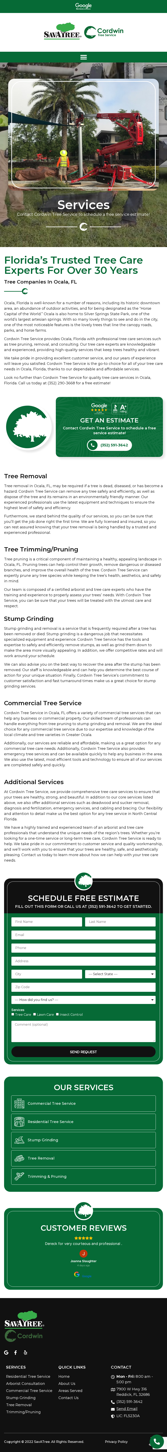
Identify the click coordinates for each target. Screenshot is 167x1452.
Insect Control (71, 1015)
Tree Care (23, 1015)
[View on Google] (83, 1254)
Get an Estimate (109, 420)
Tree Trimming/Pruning (41, 549)
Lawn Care (45, 1015)
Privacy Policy (116, 1442)
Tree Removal (25, 476)
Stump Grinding (29, 618)
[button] (83, 57)
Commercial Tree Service (43, 703)
